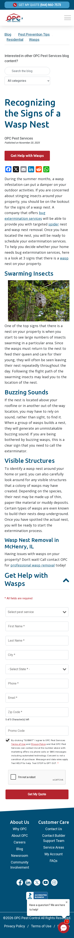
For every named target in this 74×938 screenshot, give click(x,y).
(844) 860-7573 (50, 4)
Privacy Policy (38, 744)
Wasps (34, 40)
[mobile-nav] (67, 17)
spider (53, 224)
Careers (20, 842)
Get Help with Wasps (27, 155)
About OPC (20, 836)
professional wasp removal (32, 565)
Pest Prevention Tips (34, 34)
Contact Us (53, 829)
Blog (8, 34)
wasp (64, 258)
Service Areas (53, 847)
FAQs (53, 861)
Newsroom (19, 856)
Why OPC (20, 829)
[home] (14, 17)
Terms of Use (18, 744)
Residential (15, 40)
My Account (54, 854)
